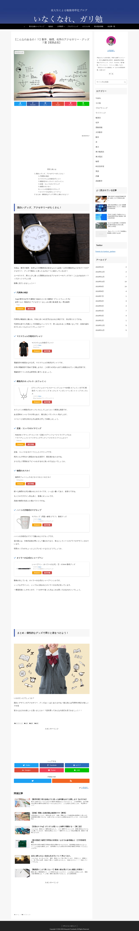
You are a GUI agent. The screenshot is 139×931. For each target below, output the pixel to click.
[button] (125, 82)
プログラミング (102, 108)
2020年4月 (111, 267)
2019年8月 (111, 291)
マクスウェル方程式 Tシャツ (43, 343)
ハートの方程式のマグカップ (50, 189)
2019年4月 (111, 311)
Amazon (20, 308)
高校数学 (99, 181)
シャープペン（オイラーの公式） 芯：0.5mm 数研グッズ (53, 564)
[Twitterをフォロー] (32, 781)
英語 (97, 171)
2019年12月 (111, 272)
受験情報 (99, 127)
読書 (97, 176)
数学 (32, 723)
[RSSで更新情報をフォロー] (71, 781)
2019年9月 (111, 286)
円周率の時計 (44, 176)
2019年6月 (111, 301)
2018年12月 (111, 325)
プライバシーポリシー (69, 926)
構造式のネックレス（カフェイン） (52, 181)
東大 (97, 147)
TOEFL (98, 98)
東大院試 (99, 157)
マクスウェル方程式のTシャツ (50, 179)
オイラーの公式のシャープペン (50, 192)
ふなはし (111, 50)
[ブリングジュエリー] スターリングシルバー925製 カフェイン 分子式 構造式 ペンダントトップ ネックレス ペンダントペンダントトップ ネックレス (60, 391)
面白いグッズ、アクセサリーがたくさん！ (50, 173)
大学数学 (99, 132)
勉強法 (98, 118)
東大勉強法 (100, 152)
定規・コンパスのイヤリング (50, 184)
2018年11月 (111, 330)
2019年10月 (111, 282)
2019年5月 (111, 306)
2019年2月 (111, 320)
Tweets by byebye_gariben (105, 251)
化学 (27, 723)
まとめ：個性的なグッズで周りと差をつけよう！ (52, 194)
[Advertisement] (52, 121)
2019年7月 (111, 296)
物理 (37, 723)
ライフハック (19, 723)
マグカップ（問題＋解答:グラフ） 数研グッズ (49, 517)
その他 (98, 103)
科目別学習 (100, 166)
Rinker (39, 345)
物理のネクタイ (45, 186)
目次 (49, 169)
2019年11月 (111, 277)
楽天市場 (31, 308)
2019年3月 (111, 316)
